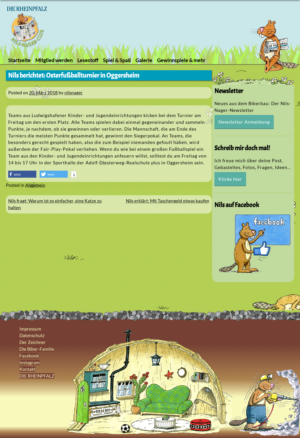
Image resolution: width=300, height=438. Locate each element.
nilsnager (73, 92)
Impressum (30, 328)
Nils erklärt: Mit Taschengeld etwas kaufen (167, 200)
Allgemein (35, 185)
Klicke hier (230, 179)
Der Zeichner (32, 342)
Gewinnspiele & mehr (181, 60)
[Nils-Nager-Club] (27, 45)
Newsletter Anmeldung (244, 122)
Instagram (29, 362)
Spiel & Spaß (117, 60)
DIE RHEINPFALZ (36, 376)
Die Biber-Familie (36, 349)
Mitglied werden (54, 60)
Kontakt (27, 369)
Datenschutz (32, 335)
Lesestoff (87, 60)
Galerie (143, 60)
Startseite (19, 60)
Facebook (29, 355)
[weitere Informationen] (73, 174)
